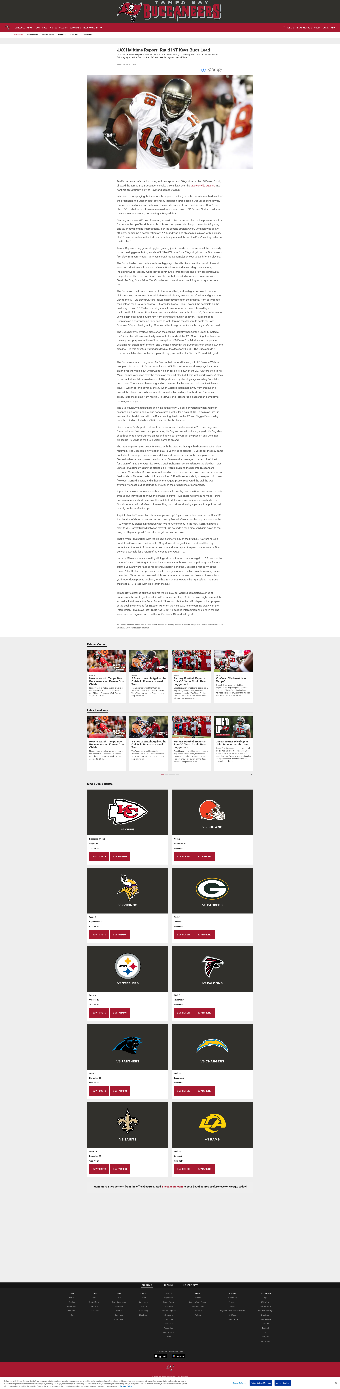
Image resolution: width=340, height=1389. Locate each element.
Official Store (265, 1302)
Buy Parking (120, 856)
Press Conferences (119, 1302)
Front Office (71, 1310)
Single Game (168, 1297)
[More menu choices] (101, 27)
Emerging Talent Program (198, 1302)
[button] (163, 774)
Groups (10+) (168, 1324)
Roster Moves (94, 1302)
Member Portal (168, 1332)
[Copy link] (219, 70)
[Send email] (214, 71)
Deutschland (265, 1341)
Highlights (119, 1306)
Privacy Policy (126, 1386)
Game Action (143, 1302)
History (71, 1315)
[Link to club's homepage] (7, 27)
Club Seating (168, 1306)
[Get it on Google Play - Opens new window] (178, 1357)
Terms (168, 1337)
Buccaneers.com (172, 1186)
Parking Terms (233, 1319)
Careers (198, 1297)
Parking (232, 1306)
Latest (94, 1297)
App (265, 1297)
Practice (144, 1306)
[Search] (284, 27)
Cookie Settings (239, 1383)
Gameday (232, 1302)
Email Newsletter (266, 1319)
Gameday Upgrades (169, 1310)
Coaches (72, 1302)
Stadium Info (232, 1297)
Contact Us (198, 1310)
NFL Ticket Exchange (265, 1310)
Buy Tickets (99, 856)
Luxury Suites (168, 1319)
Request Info (168, 1328)
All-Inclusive (168, 1315)
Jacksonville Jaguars (203, 185)
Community (94, 1310)
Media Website (265, 1306)
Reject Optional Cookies (261, 1383)
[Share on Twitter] (209, 71)
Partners (198, 1315)
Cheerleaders (143, 1315)
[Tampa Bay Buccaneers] (170, 1368)
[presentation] (252, 774)
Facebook (265, 1328)
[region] (170, 1383)
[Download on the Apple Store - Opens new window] (160, 1356)
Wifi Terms (233, 1315)
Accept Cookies (282, 1383)
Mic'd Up (119, 1310)
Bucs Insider (119, 1315)
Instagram (265, 1337)
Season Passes (168, 1302)
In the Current (119, 1319)
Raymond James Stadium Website (232, 1310)
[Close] (336, 1383)
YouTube (266, 1324)
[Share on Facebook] (203, 71)
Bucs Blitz (94, 1306)
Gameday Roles (198, 1306)
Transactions (71, 1306)
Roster (71, 1297)
